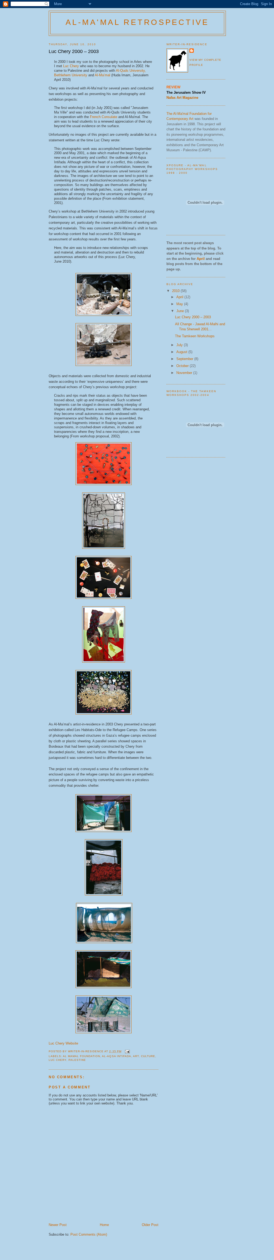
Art (136, 1056)
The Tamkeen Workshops (195, 336)
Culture (148, 1056)
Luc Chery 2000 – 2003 (193, 317)
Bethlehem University (70, 75)
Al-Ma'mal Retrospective (137, 22)
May (180, 304)
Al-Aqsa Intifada (116, 1056)
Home (104, 1225)
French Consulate (103, 117)
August (182, 352)
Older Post (150, 1225)
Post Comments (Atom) (88, 1234)
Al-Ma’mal (102, 75)
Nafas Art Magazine (182, 98)
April (180, 297)
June (180, 311)
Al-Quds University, (131, 71)
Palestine (77, 1059)
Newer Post (58, 1225)
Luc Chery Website (63, 1043)
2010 (176, 291)
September (185, 359)
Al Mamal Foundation (81, 1056)
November (184, 373)
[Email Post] (127, 1051)
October (183, 366)
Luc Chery (71, 66)
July (180, 345)
